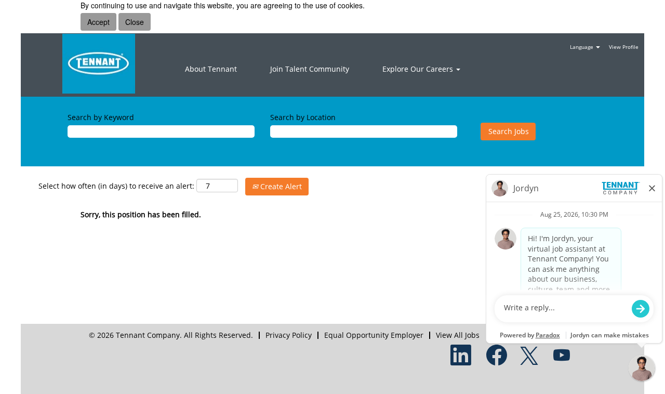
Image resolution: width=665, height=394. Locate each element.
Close (134, 22)
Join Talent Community (309, 69)
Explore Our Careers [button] (418, 69)
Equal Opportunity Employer (373, 335)
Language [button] (582, 46)
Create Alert (280, 186)
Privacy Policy (288, 335)
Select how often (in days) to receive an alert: (116, 186)
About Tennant (211, 69)
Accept (98, 22)
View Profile (624, 46)
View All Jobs (458, 335)
